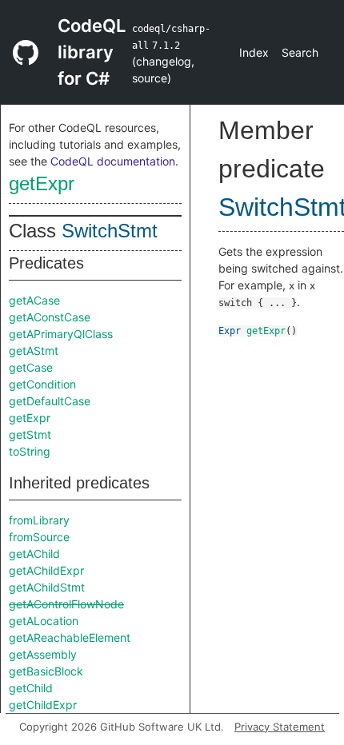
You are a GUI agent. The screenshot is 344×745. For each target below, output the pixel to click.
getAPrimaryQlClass (61, 334)
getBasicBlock (46, 671)
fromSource (39, 537)
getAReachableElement (69, 637)
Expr (229, 331)
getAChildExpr (46, 570)
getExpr (41, 183)
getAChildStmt (47, 587)
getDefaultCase (49, 401)
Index (254, 52)
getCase (31, 367)
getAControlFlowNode (66, 604)
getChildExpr (43, 704)
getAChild (34, 553)
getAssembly (43, 654)
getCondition (42, 384)
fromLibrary (39, 520)
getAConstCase (49, 317)
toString (29, 451)
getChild (31, 688)
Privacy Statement (279, 726)
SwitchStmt (110, 230)
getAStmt (33, 350)
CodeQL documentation (112, 161)
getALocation (43, 620)
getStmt (30, 434)
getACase (34, 300)
